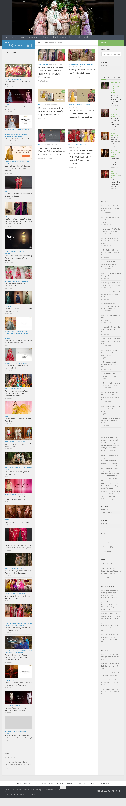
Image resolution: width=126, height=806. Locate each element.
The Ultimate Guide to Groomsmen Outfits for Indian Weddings (110, 364)
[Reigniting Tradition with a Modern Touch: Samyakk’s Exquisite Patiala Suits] (51, 95)
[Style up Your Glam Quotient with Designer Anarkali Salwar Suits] (18, 486)
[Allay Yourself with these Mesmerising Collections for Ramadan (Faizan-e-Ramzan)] (18, 239)
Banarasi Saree (106, 437)
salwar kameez (112, 483)
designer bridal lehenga (114, 445)
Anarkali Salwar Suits (75, 105)
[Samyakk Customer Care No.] (22, 45)
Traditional (54, 37)
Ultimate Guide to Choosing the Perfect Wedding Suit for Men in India (110, 616)
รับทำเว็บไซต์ (107, 614)
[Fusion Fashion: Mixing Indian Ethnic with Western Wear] (18, 610)
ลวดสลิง (105, 635)
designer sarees (106, 453)
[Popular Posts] (108, 77)
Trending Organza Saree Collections (17, 522)
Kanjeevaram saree (106, 463)
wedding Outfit (20, 467)
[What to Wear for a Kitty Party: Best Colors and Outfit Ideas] (105, 153)
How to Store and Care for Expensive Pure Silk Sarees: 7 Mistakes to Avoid (110, 353)
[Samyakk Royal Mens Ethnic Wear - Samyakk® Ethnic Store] (9, 45)
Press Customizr (32, 794)
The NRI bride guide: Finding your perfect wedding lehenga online (110, 409)
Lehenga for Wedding (112, 471)
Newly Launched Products (14, 623)
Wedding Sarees (19, 652)
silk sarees (109, 496)
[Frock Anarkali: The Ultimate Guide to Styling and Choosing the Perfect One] (81, 95)
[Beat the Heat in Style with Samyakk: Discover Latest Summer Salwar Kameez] (18, 153)
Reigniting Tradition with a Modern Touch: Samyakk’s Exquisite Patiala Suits (50, 111)
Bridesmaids (19, 130)
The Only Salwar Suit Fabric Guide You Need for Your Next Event (110, 341)
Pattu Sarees (28, 623)
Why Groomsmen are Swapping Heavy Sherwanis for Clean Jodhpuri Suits (110, 264)
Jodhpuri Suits (22, 619)
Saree (109, 488)
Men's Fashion (20, 442)
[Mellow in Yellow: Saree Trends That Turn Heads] (18, 407)
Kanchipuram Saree (113, 455)
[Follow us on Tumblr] (31, 45)
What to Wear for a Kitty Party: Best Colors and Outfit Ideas (110, 240)
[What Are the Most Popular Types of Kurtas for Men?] (18, 433)
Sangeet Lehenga (17, 136)
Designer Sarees (21, 650)
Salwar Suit (105, 486)
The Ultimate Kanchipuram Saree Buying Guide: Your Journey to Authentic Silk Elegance (16, 393)
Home (7, 37)
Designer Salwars (10, 161)
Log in (105, 538)
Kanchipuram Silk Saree (12, 388)
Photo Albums (11, 769)
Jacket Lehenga (16, 134)
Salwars (22, 37)
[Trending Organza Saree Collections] (18, 511)
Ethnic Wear (114, 453)
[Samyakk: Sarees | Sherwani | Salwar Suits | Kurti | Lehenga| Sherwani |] (15, 45)
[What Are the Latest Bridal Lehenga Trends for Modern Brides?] (105, 85)
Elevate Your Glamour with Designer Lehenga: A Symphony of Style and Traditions (18, 763)
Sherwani (21, 625)
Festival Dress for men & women (15, 543)
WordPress (16, 794)
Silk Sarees (9, 652)
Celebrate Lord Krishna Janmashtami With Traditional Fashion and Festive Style (110, 306)
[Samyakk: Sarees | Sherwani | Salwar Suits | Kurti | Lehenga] (25, 45)
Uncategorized (43, 64)
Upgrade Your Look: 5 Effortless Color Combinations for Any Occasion (110, 595)
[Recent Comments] (113, 77)
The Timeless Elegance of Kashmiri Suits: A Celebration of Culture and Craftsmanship (51, 151)
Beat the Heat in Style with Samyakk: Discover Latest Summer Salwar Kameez (18, 168)
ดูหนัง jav (106, 623)
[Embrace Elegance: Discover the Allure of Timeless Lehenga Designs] (18, 121)
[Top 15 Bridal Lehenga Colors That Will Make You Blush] (18, 354)
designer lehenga (108, 448)
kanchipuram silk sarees (110, 460)
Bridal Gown (9, 731)
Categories (104, 509)
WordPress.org (107, 551)
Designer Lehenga (17, 132)
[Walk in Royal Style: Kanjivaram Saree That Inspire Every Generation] (18, 559)
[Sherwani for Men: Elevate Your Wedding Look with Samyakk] (18, 697)
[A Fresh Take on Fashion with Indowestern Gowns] (18, 96)
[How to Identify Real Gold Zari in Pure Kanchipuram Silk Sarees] (105, 113)
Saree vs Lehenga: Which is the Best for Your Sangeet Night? (110, 420)
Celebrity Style (9, 306)
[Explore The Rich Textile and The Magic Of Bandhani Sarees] (18, 182)
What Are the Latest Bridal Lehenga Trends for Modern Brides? (116, 99)
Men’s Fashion (33, 37)
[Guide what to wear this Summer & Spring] (18, 70)
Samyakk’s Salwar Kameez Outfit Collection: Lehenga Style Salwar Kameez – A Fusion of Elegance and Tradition (80, 157)
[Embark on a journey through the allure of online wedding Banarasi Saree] (18, 671)
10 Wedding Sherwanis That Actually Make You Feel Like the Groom (111, 329)
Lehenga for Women (107, 473)
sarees (108, 493)
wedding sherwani (113, 499)
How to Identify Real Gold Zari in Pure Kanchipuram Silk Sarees (110, 219)
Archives (104, 65)
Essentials (77, 37)
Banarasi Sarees (10, 650)
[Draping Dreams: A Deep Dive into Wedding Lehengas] (81, 55)
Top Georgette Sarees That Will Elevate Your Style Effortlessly (110, 317)
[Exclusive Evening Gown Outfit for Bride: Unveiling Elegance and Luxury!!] (18, 722)
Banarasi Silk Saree (107, 440)
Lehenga (83, 64)
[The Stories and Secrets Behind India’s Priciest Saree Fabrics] (105, 174)
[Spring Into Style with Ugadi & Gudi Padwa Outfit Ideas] (18, 585)
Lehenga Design (109, 468)
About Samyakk (65, 37)
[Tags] (118, 77)
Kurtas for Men (22, 251)
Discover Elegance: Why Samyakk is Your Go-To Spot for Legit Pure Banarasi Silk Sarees (17, 657)
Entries (106, 542)
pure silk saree (109, 481)
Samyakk (112, 486)
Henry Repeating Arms (110, 602)
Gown (7, 104)
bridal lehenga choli (113, 443)
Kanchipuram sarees (106, 458)
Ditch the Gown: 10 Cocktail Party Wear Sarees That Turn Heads (110, 294)
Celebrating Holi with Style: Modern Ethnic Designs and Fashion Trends (109, 607)
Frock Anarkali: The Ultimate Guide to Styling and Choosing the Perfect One (81, 113)
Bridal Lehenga (73, 64)
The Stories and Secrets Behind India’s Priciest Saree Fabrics (110, 252)
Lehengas (45, 37)
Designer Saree (112, 450)
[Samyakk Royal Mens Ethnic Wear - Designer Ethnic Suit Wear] (12, 45)
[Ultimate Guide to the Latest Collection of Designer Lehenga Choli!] (18, 323)
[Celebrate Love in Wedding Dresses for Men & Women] (18, 458)
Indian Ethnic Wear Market (13, 79)
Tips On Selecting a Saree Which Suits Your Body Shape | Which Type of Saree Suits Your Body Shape (18, 221)
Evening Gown (18, 731)
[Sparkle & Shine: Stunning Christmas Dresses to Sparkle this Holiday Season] (18, 534)
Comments (108, 547)
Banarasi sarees (116, 437)
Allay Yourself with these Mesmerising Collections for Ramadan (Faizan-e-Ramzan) (18, 258)
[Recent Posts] (103, 77)
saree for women (111, 491)
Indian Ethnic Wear (11, 619)
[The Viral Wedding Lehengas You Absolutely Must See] (18, 272)
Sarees (14, 37)
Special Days (87, 37)
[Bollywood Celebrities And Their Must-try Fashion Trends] (18, 297)
